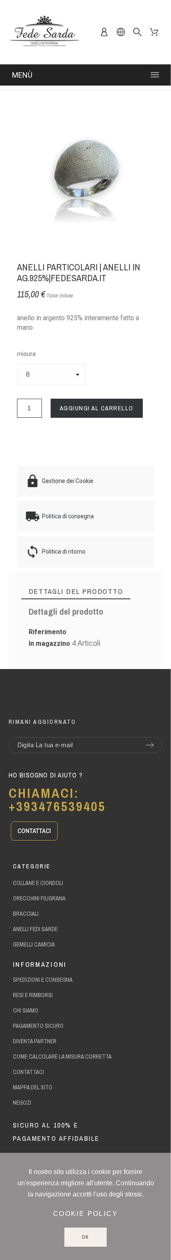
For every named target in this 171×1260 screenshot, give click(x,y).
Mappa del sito (32, 1087)
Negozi (22, 1102)
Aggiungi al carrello (97, 408)
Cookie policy (85, 1213)
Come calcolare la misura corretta (62, 1056)
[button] (34, 831)
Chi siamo (25, 1010)
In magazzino (49, 643)
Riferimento (47, 632)
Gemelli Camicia (34, 944)
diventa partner (34, 1041)
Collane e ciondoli (38, 883)
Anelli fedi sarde (35, 929)
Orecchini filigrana (39, 898)
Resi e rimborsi (33, 995)
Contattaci (28, 1072)
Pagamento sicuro (38, 1026)
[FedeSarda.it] (44, 32)
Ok (86, 1237)
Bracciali (26, 913)
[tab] (76, 591)
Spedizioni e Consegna (43, 979)
